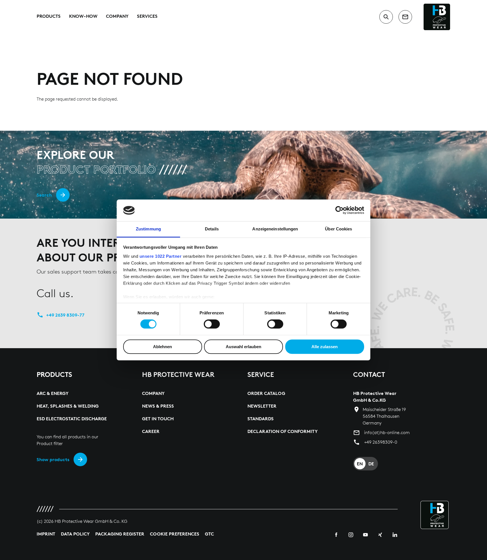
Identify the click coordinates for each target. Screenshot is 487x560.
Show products (53, 459)
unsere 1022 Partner (161, 256)
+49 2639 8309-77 (65, 315)
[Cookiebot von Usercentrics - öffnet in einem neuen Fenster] (339, 210)
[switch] (212, 323)
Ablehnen (162, 346)
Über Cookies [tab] (338, 228)
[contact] (405, 17)
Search (44, 195)
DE (371, 463)
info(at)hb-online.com (387, 432)
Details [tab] (212, 228)
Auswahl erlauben (243, 346)
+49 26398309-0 (380, 442)
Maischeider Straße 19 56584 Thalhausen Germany (384, 416)
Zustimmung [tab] (148, 228)
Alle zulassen (324, 346)
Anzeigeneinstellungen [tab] (275, 228)
